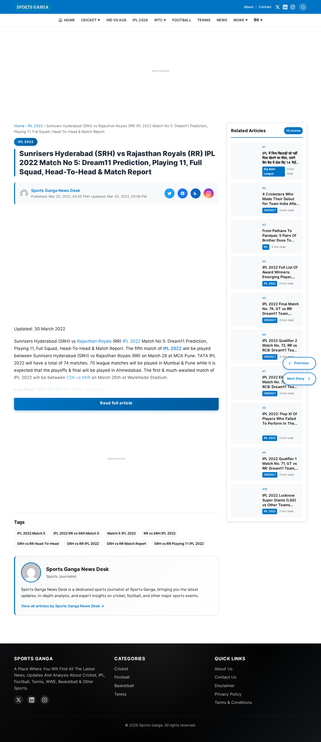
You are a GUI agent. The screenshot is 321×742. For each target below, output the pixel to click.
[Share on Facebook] (183, 193)
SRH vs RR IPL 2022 (83, 544)
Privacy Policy (228, 694)
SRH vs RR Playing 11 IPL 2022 (179, 544)
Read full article (116, 402)
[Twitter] (277, 7)
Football (122, 677)
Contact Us (225, 677)
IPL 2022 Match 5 (31, 533)
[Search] (303, 7)
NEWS (222, 20)
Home (19, 126)
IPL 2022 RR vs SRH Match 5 (76, 533)
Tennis (120, 694)
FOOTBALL (181, 20)
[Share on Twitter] (170, 193)
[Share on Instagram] (209, 193)
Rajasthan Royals (94, 341)
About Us (223, 668)
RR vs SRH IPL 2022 (160, 533)
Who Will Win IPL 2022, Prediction (71, 389)
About (249, 7)
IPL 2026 (140, 20)
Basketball (124, 685)
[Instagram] (292, 7)
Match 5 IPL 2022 (121, 533)
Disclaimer (224, 685)
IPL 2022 (35, 126)
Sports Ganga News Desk (55, 190)
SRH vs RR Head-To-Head (38, 544)
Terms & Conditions (233, 702)
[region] (160, 71)
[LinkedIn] (285, 7)
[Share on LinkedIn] (196, 193)
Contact (265, 7)
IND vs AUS (116, 20)
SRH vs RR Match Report (126, 544)
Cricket (121, 668)
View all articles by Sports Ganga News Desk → (62, 606)
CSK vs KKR (78, 377)
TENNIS (204, 20)
